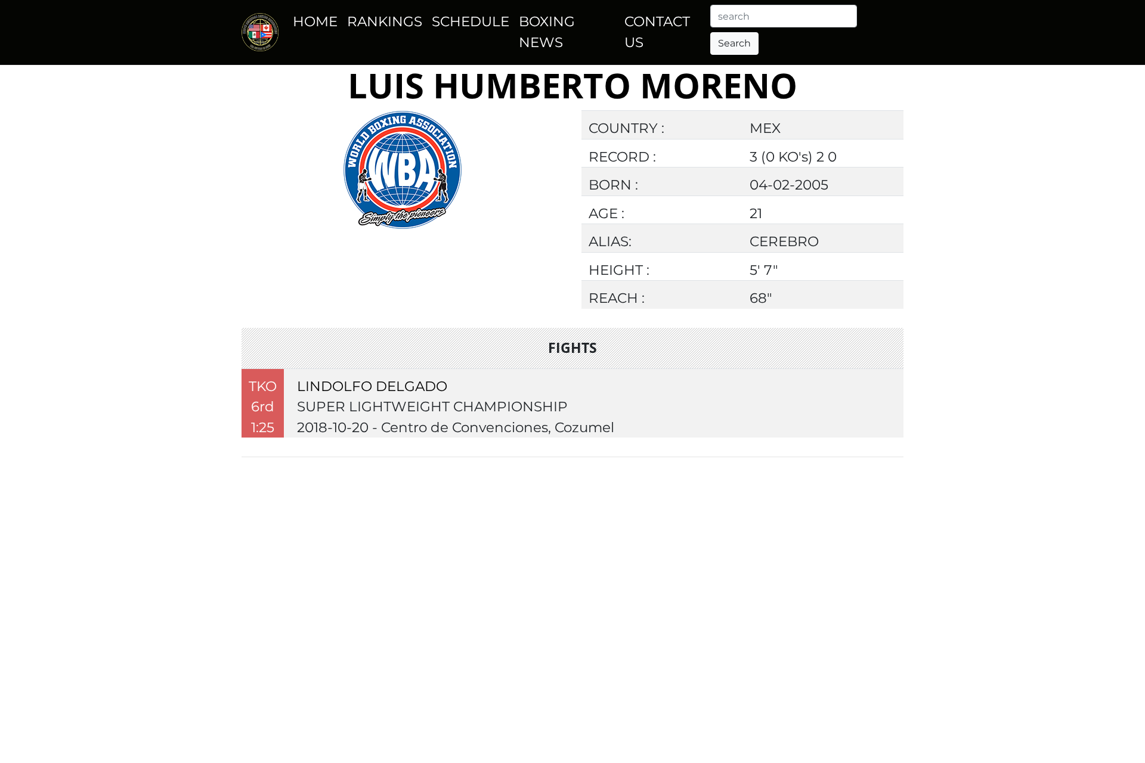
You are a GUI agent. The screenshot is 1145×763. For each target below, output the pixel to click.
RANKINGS (384, 21)
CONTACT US (657, 32)
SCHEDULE (470, 21)
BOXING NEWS (547, 32)
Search (734, 43)
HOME (315, 21)
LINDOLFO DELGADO (372, 386)
